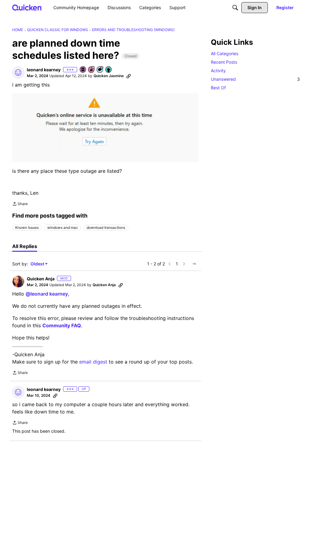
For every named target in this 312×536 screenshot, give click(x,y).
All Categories (224, 53)
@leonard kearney (47, 294)
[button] (18, 72)
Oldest (37, 264)
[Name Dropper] (83, 70)
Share (20, 204)
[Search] (235, 7)
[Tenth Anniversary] (91, 70)
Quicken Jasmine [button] (109, 75)
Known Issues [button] (27, 227)
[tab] (25, 246)
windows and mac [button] (62, 227)
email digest (93, 362)
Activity (218, 70)
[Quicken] (27, 7)
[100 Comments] (100, 70)
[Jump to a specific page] (194, 264)
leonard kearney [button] (44, 69)
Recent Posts (224, 62)
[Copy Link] (128, 76)
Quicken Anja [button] (41, 278)
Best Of (218, 87)
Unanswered (255, 79)
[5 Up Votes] (108, 70)
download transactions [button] (106, 227)
